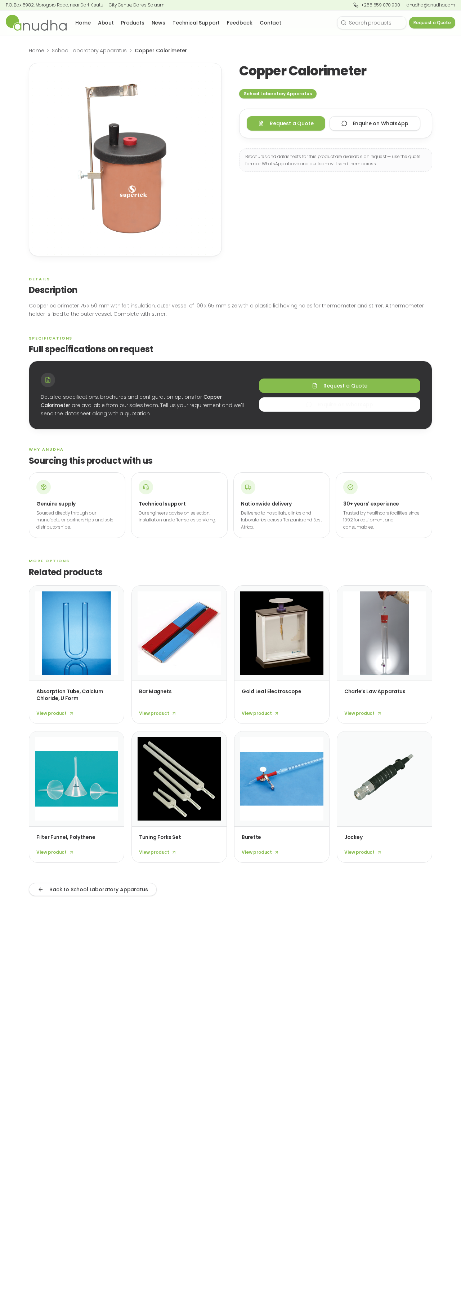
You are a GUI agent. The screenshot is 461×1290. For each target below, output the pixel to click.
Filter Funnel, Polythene (65, 837)
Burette (251, 837)
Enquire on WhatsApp (380, 123)
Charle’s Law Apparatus (375, 691)
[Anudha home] (36, 23)
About (106, 22)
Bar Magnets (155, 691)
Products (132, 22)
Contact (270, 22)
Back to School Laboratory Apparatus (98, 889)
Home (82, 22)
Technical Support (196, 22)
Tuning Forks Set (160, 837)
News (158, 22)
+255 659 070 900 (380, 5)
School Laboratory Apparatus (89, 50)
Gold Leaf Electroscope (271, 691)
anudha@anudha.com (431, 5)
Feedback (239, 22)
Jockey (353, 837)
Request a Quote (432, 22)
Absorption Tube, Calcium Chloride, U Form (69, 695)
